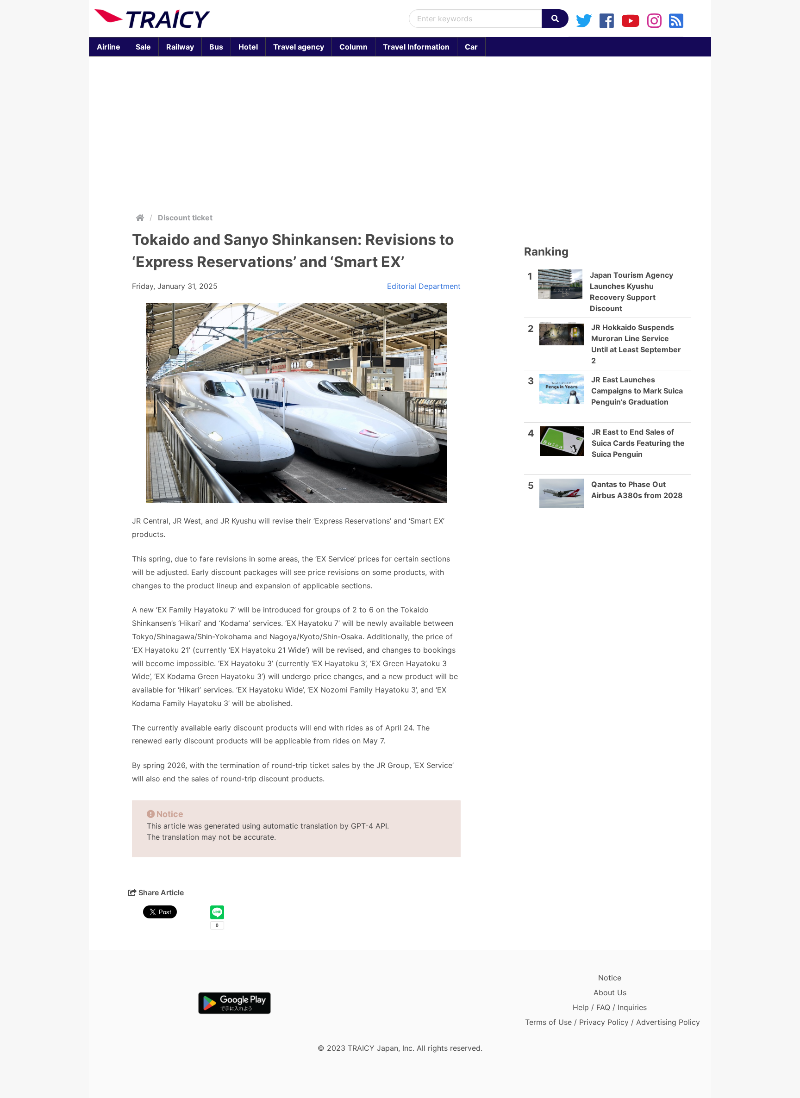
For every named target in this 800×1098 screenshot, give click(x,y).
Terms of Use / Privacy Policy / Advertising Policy (612, 1022)
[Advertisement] (400, 132)
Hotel (248, 46)
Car (471, 46)
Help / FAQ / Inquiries (610, 1007)
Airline (108, 46)
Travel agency (298, 46)
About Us (610, 992)
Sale (143, 46)
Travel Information (416, 46)
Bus (216, 46)
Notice (609, 977)
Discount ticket (185, 217)
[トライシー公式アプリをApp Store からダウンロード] (148, 1003)
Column (353, 46)
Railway (180, 46)
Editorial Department (424, 286)
